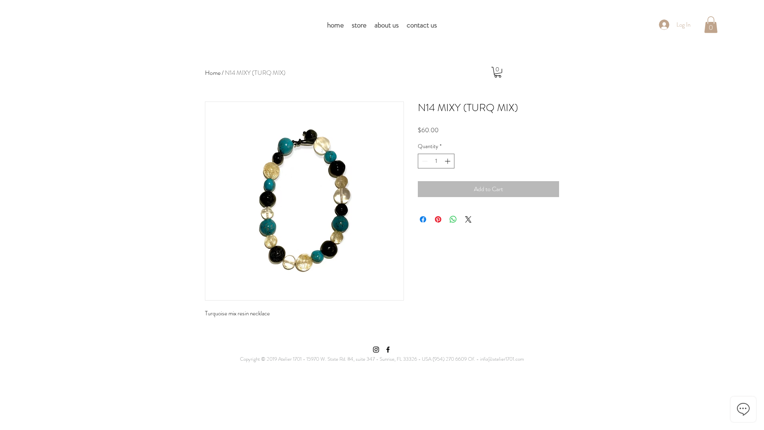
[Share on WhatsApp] (453, 219)
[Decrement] (424, 161)
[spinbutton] (436, 161)
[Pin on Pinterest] (438, 219)
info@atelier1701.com (502, 359)
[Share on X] (468, 219)
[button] (711, 24)
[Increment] (448, 161)
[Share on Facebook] (423, 219)
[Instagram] (376, 350)
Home (212, 72)
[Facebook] (388, 350)
